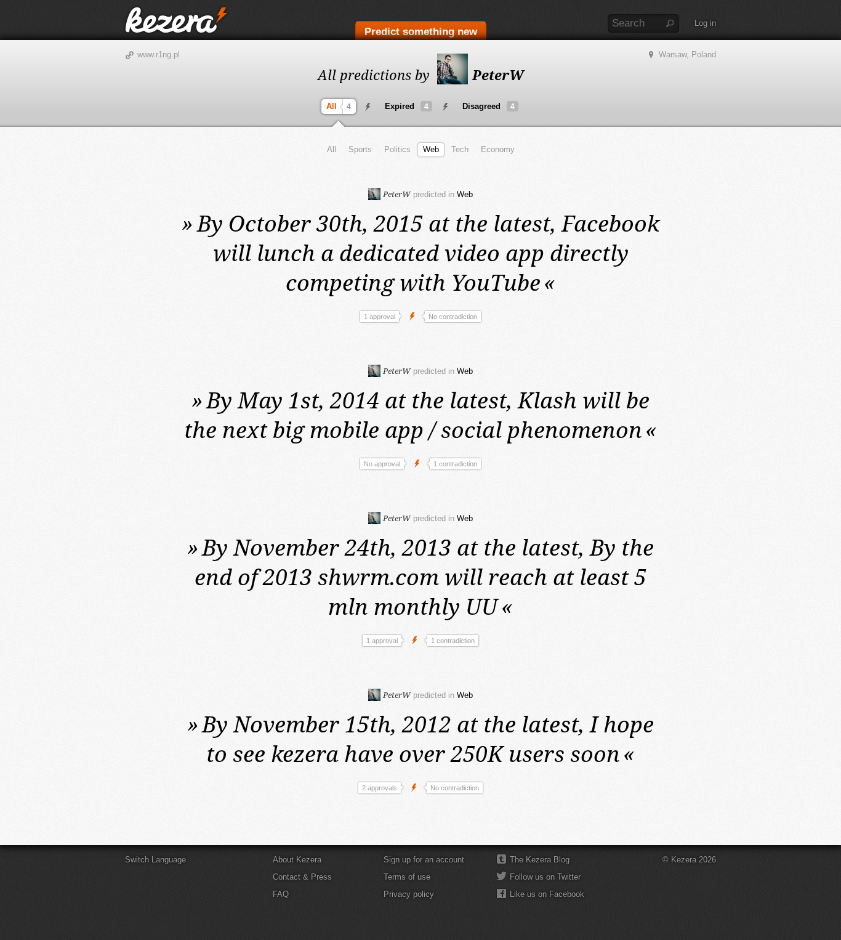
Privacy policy (409, 894)
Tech (460, 149)
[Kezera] (176, 20)
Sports (360, 149)
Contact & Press (302, 876)
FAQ (281, 894)
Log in (705, 23)
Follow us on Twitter (545, 876)
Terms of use (407, 876)
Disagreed (488, 106)
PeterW (496, 74)
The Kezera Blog (539, 859)
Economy (498, 149)
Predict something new (420, 32)
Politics (397, 149)
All (338, 106)
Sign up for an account (424, 859)
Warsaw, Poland (687, 54)
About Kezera (297, 859)
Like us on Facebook (547, 894)
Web (431, 149)
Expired (407, 106)
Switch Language (155, 859)
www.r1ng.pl (158, 54)
